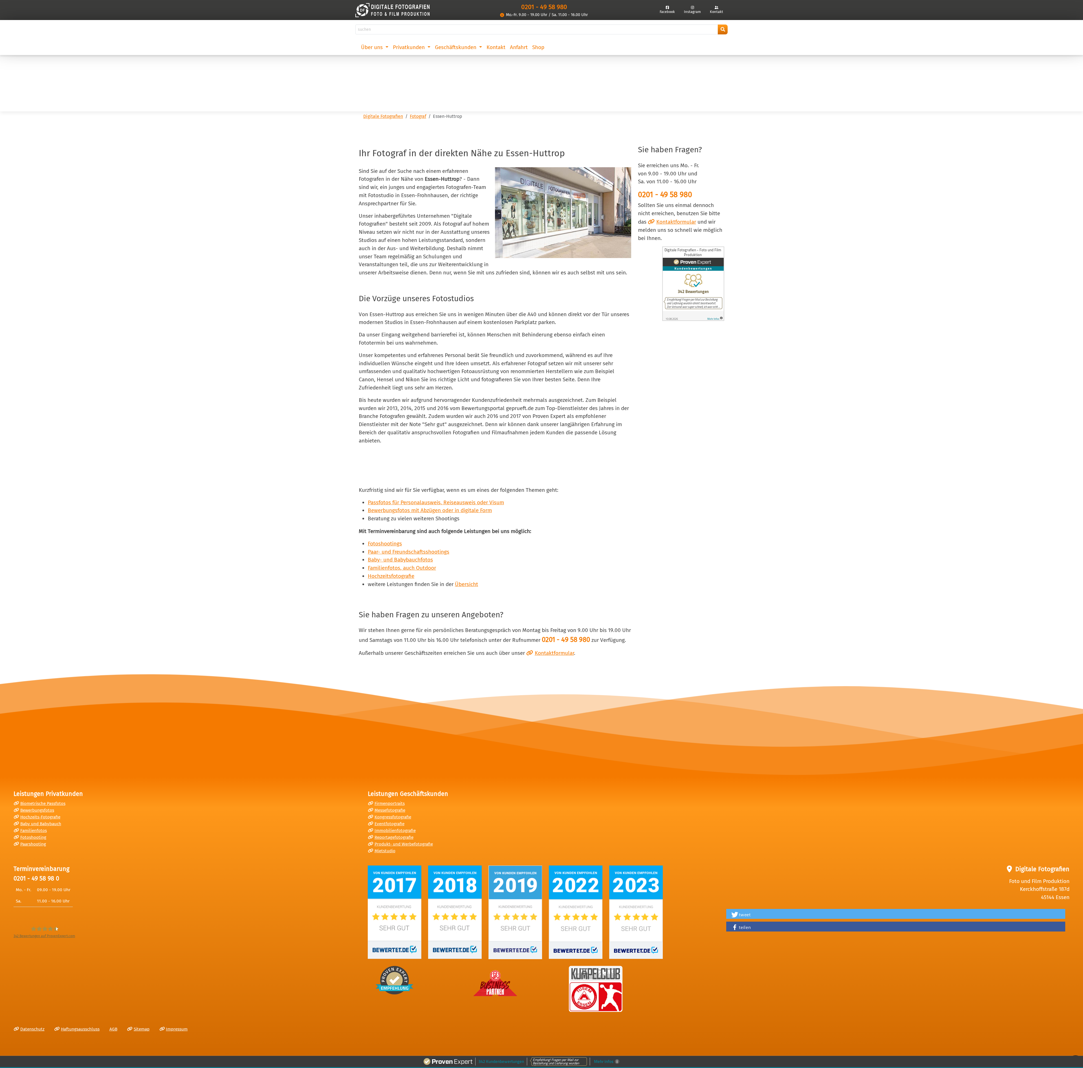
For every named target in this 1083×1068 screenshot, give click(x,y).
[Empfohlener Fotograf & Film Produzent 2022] (575, 912)
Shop (538, 47)
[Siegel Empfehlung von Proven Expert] (394, 980)
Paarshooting (33, 844)
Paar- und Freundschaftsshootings (408, 552)
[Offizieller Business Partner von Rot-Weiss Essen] (495, 981)
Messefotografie (390, 810)
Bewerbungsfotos (37, 810)
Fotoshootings (385, 543)
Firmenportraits (390, 803)
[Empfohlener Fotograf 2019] (515, 912)
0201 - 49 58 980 (544, 7)
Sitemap (141, 1029)
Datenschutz (32, 1029)
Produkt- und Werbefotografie (404, 844)
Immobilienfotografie (395, 830)
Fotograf (418, 116)
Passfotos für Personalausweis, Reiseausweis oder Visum (436, 502)
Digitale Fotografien (383, 116)
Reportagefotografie (394, 837)
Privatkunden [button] (409, 47)
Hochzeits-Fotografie (40, 817)
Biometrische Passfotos (42, 803)
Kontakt (496, 47)
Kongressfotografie (393, 817)
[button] (895, 914)
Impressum (177, 1029)
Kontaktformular (676, 222)
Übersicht (466, 584)
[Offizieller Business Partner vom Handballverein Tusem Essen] (595, 989)
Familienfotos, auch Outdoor (402, 568)
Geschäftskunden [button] (456, 47)
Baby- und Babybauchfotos (400, 559)
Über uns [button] (372, 47)
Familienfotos (33, 830)
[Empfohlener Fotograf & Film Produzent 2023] (636, 912)
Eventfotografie (389, 823)
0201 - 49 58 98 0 (36, 878)
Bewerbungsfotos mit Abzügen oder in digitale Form (430, 510)
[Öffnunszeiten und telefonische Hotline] (502, 15)
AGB (113, 1029)
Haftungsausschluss (80, 1029)
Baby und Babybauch (40, 823)
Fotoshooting (33, 837)
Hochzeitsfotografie (391, 576)
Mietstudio (385, 850)
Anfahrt (519, 47)
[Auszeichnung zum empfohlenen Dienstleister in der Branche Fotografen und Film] (455, 912)
